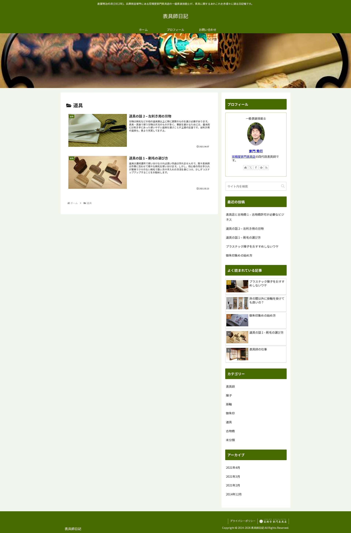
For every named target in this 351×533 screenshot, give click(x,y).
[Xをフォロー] (250, 167)
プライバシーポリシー (243, 521)
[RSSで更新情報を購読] (266, 167)
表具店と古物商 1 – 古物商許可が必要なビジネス (255, 217)
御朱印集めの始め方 (239, 255)
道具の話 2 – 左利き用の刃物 (245, 228)
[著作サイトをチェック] (245, 167)
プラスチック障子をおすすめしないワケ (252, 246)
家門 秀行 (256, 151)
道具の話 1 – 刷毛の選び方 (243, 237)
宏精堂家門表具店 (243, 156)
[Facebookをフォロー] (256, 167)
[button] (283, 186)
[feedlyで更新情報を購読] (261, 167)
